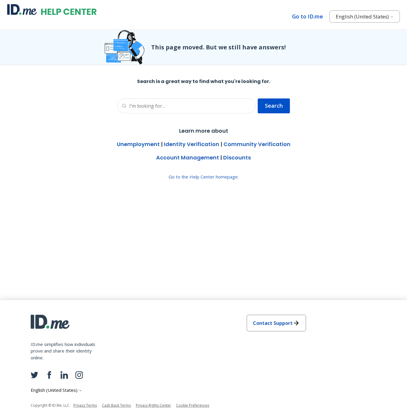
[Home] (52, 9)
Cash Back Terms (116, 405)
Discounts (237, 157)
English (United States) (363, 16)
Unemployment (138, 144)
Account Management (187, 157)
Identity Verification (191, 144)
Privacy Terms (85, 405)
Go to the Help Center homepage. (204, 177)
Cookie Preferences (192, 405)
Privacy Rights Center (153, 405)
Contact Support (273, 323)
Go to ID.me (307, 16)
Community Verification (257, 144)
